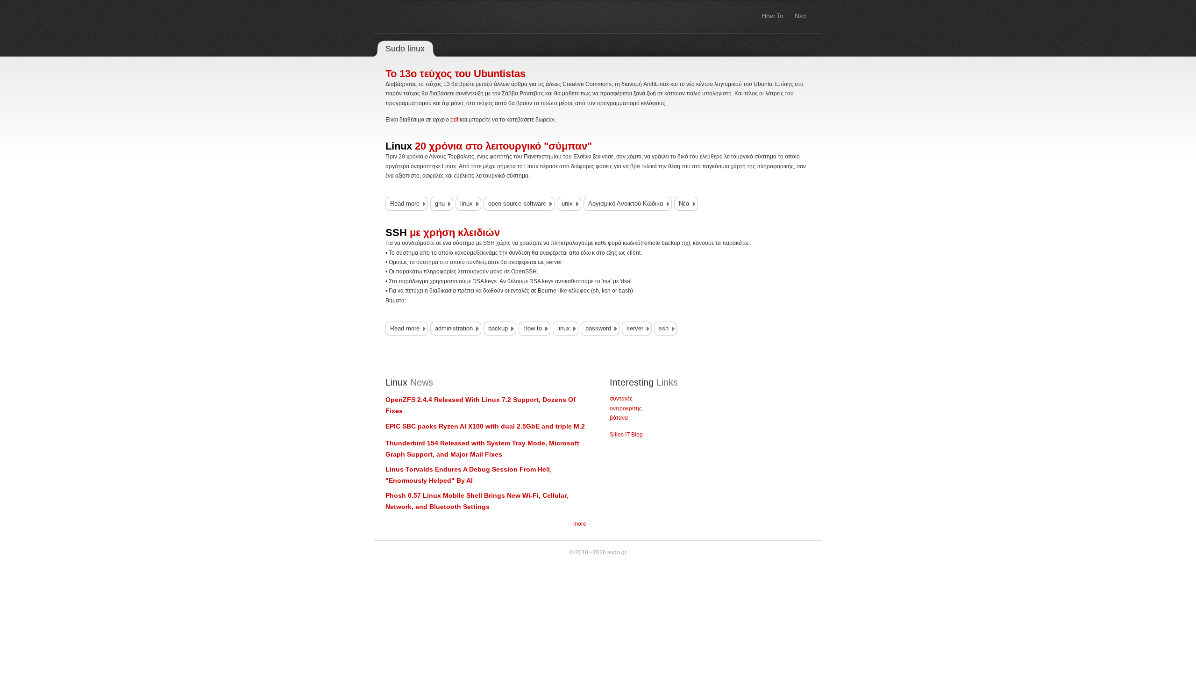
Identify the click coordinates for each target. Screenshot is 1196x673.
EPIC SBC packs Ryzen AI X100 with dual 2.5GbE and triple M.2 (485, 426)
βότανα (619, 418)
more (579, 524)
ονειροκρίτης (626, 408)
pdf (454, 119)
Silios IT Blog (626, 434)
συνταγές (621, 398)
